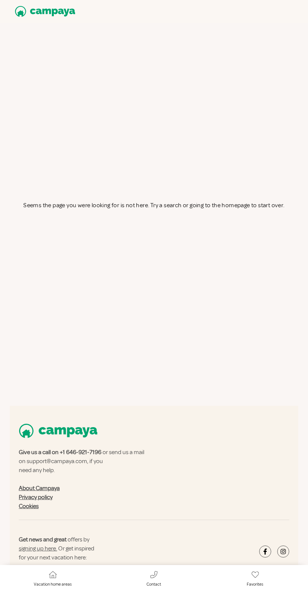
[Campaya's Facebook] (265, 552)
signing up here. (38, 548)
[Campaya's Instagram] (283, 552)
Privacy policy (36, 497)
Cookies (29, 506)
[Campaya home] (43, 11)
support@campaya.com (57, 461)
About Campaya (39, 488)
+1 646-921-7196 (80, 452)
